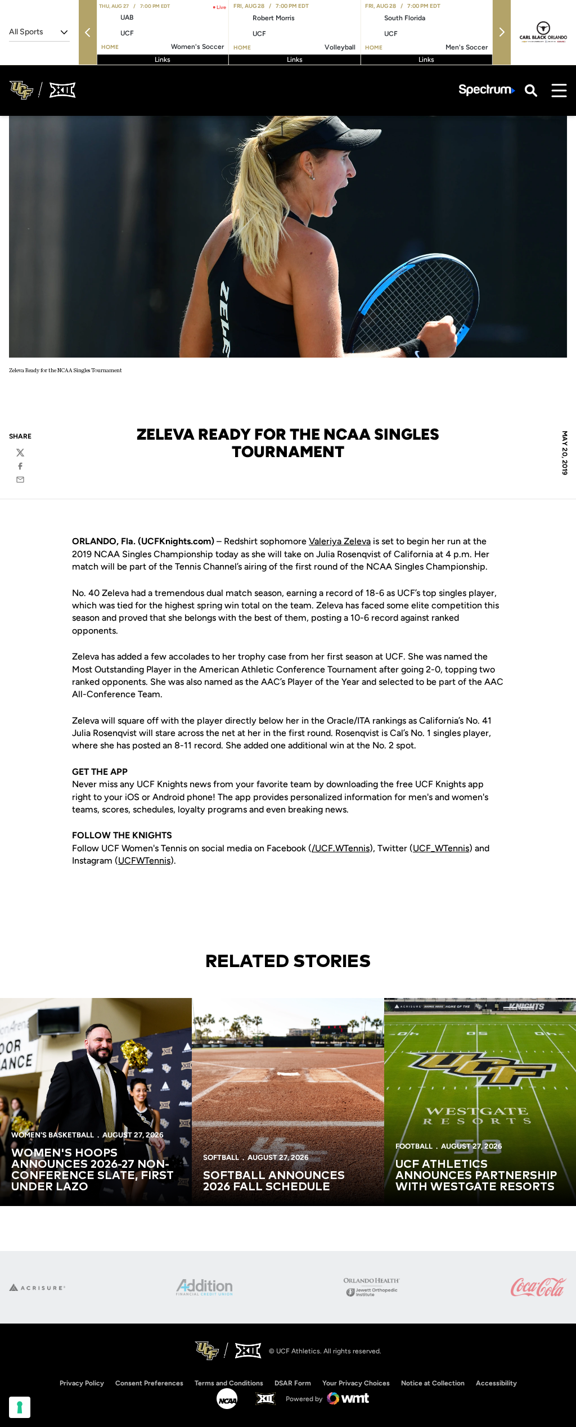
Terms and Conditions (229, 1383)
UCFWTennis (144, 860)
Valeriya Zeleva (340, 541)
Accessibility (496, 1383)
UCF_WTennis (441, 848)
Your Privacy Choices (356, 1383)
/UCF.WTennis (341, 848)
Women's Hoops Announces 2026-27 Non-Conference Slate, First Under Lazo (92, 1170)
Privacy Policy (82, 1383)
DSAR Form (292, 1383)
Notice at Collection (433, 1383)
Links (162, 60)
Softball (221, 1157)
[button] (88, 32)
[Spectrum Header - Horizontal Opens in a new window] (487, 90)
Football (414, 1146)
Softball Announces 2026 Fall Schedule (274, 1181)
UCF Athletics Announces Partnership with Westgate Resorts (476, 1176)
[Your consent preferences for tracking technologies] (19, 1407)
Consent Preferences (149, 1383)
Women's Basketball (52, 1135)
